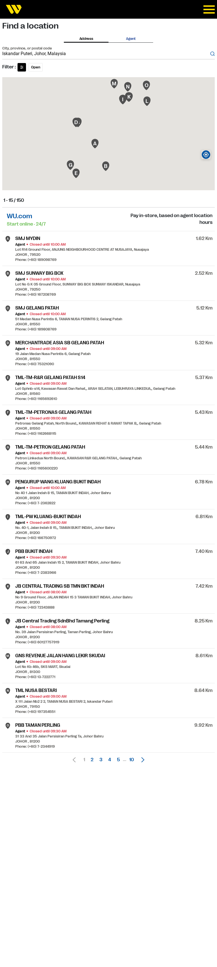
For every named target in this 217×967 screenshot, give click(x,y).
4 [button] (109, 759)
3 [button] (100, 759)
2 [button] (92, 759)
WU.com (19, 216)
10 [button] (131, 759)
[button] (141, 759)
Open (35, 67)
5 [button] (118, 759)
